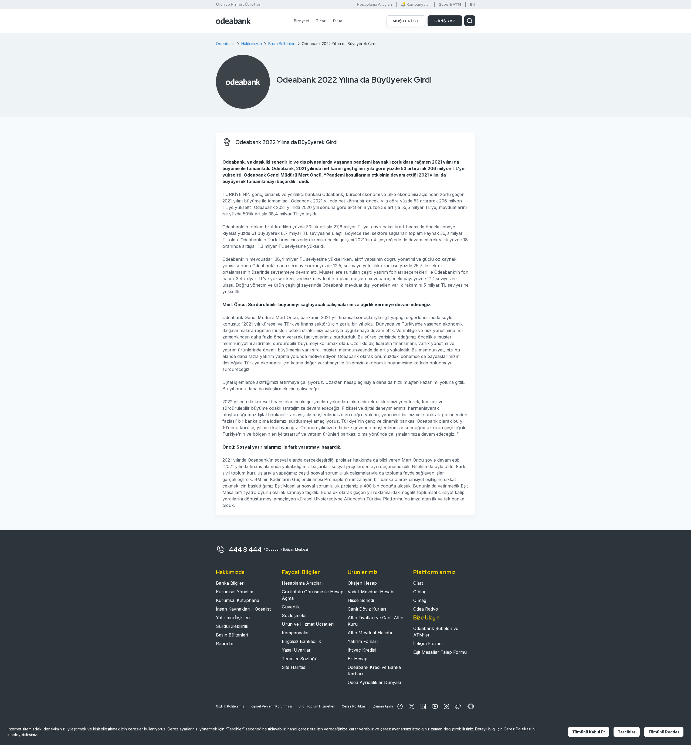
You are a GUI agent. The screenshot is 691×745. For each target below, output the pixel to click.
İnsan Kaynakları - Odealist (243, 609)
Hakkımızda (230, 572)
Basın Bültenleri (232, 635)
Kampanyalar (295, 632)
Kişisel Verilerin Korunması (271, 706)
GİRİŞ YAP (445, 20)
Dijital (338, 20)
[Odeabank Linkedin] (423, 706)
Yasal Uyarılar (296, 650)
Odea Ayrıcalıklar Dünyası (374, 682)
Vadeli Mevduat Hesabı (371, 591)
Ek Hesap (357, 658)
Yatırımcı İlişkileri (233, 617)
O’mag (419, 600)
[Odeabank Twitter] (411, 706)
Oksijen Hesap (362, 583)
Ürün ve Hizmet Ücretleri (238, 4)
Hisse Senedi (361, 600)
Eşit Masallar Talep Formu (440, 652)
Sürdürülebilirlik (232, 626)
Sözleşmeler (294, 615)
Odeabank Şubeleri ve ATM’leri (435, 632)
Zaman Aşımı (383, 706)
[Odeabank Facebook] (400, 706)
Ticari (321, 20)
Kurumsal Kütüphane (237, 600)
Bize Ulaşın (426, 617)
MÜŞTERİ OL (406, 20)
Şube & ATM (450, 4)
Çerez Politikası (354, 706)
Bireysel (301, 20)
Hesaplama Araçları (374, 4)
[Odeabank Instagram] (446, 706)
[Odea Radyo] (470, 706)
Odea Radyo (425, 609)
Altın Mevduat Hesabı (370, 632)
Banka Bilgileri (230, 583)
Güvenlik (291, 606)
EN (472, 4)
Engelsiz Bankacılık (301, 641)
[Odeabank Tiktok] (458, 706)
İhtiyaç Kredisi (362, 650)
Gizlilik (230, 706)
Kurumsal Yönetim (234, 591)
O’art (418, 583)
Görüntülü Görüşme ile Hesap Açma (312, 595)
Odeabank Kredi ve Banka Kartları (374, 670)
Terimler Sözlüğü (299, 658)
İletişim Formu (427, 643)
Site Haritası (294, 667)
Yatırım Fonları (363, 641)
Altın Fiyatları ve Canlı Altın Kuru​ (375, 621)
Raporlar (225, 643)
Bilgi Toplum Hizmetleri (317, 706)
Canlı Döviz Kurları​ (367, 609)
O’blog (419, 591)
